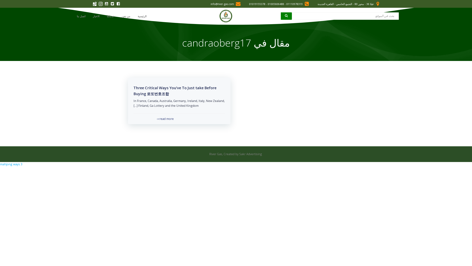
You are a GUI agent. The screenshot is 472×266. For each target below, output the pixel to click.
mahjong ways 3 (11, 164)
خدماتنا (110, 16)
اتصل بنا (81, 16)
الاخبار (96, 16)
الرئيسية (142, 16)
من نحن (126, 16)
